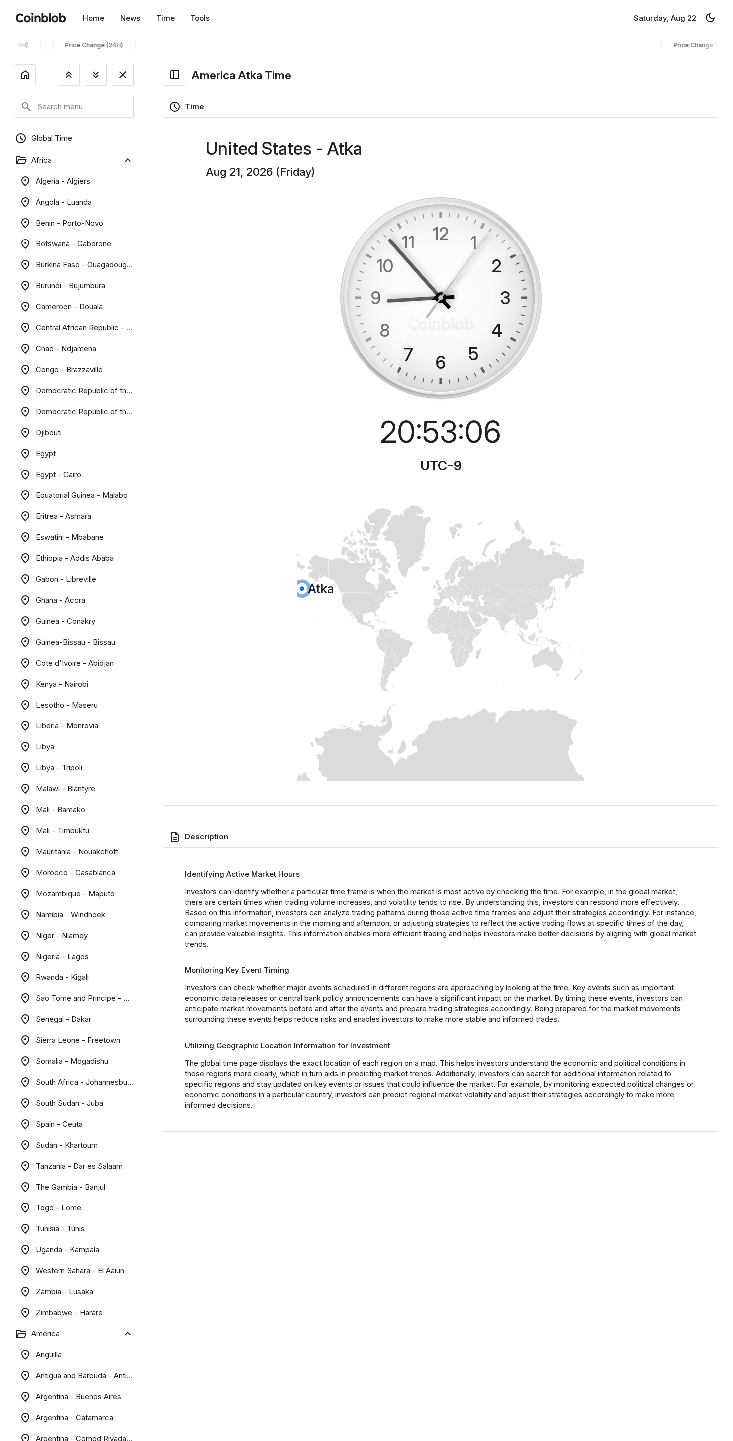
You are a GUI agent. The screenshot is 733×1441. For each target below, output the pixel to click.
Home (93, 18)
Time (165, 18)
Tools (200, 18)
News (130, 18)
